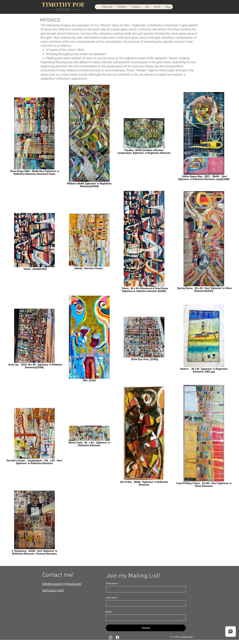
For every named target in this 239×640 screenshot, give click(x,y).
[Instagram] (110, 637)
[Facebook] (117, 637)
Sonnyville (187, 636)
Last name (112, 597)
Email (109, 611)
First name (112, 583)
